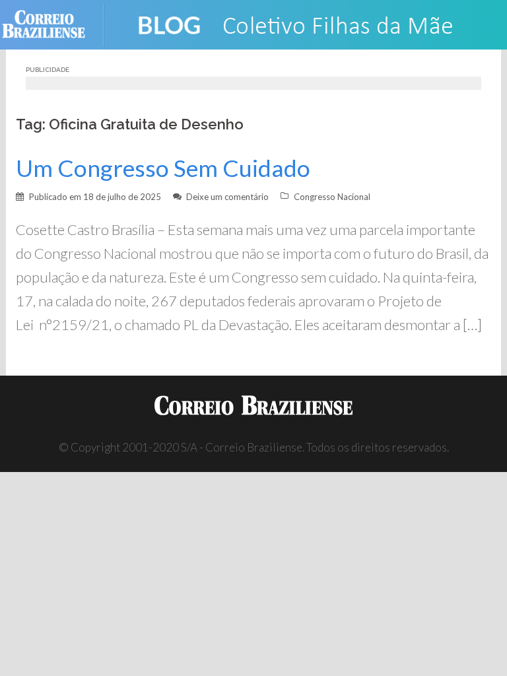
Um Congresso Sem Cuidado (163, 168)
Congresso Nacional (332, 196)
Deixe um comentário (227, 196)
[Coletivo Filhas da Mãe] (307, 23)
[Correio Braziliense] (54, 23)
